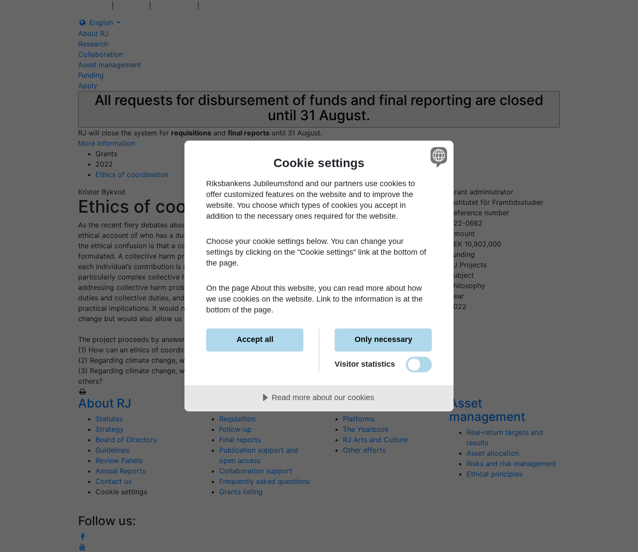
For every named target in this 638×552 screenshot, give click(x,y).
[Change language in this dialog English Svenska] (437, 157)
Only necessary (383, 339)
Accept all (255, 339)
